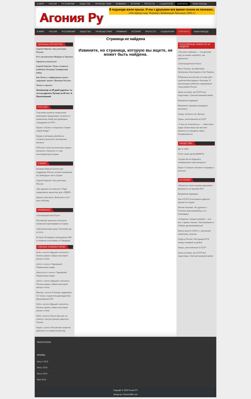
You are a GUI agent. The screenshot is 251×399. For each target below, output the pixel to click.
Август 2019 (42, 361)
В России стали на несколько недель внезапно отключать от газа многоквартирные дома (53, 150)
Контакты (182, 4)
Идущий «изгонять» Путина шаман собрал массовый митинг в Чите (52, 255)
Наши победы (199, 4)
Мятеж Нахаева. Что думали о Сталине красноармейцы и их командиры (192, 210)
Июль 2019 (42, 367)
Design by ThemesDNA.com (126, 394)
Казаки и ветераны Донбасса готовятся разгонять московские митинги (51, 139)
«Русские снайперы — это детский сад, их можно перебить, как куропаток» (194, 55)
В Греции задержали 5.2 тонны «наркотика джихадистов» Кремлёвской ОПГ (54, 295)
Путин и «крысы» (44, 85)
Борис (39, 327)
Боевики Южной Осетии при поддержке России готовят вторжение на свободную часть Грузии (54, 172)
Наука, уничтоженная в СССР (192, 119)
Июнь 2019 (42, 373)
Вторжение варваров (188, 100)
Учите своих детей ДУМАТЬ (191, 154)
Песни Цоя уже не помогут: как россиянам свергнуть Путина (52, 319)
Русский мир (68, 4)
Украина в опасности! (46, 61)
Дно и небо (183, 149)
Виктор (39, 292)
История (135, 4)
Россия (53, 4)
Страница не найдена (125, 39)
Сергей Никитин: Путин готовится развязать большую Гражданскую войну (52, 69)
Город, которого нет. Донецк (191, 114)
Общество (84, 4)
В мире (40, 4)
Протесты (149, 4)
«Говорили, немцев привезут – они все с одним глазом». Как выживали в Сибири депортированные (196, 222)
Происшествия (103, 4)
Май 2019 (41, 379)
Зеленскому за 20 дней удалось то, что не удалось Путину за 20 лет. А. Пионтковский (54, 93)
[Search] (214, 31)
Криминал (121, 4)
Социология (166, 4)
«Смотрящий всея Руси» (48, 215)
